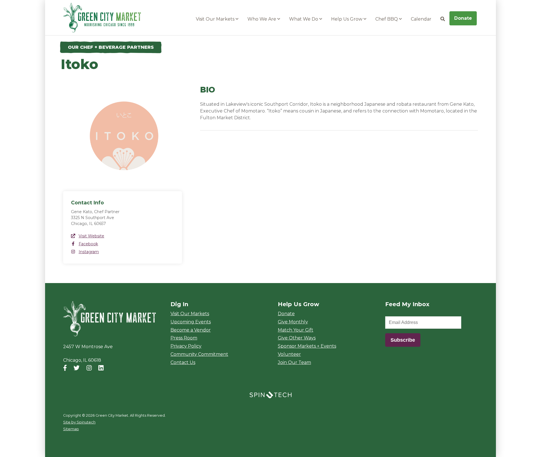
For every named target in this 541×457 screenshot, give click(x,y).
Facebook (88, 243)
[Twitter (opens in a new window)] (76, 367)
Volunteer (289, 354)
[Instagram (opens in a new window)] (89, 367)
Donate (463, 18)
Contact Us (182, 362)
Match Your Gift (295, 330)
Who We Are (262, 19)
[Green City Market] (109, 319)
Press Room (183, 338)
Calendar (421, 19)
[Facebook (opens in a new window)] (65, 367)
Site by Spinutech (79, 422)
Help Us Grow (347, 19)
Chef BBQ (387, 19)
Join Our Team (294, 362)
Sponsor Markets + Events (307, 346)
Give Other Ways (297, 338)
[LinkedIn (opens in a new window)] (101, 367)
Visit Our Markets (216, 19)
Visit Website (91, 236)
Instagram (89, 251)
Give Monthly (293, 321)
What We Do (304, 19)
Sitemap (71, 429)
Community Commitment (199, 354)
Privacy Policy (185, 346)
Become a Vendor (190, 330)
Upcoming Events (190, 321)
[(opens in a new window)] (270, 394)
